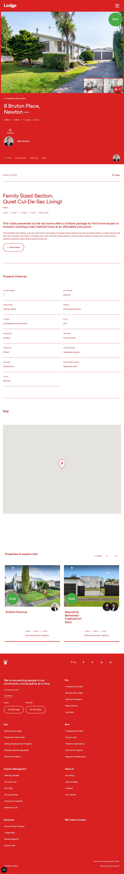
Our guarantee (11, 795)
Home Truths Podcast (14, 826)
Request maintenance (75, 757)
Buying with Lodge (74, 693)
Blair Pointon (23, 141)
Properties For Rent (74, 731)
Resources (9, 820)
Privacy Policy (11, 866)
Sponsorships (71, 782)
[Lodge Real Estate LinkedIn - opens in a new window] (102, 662)
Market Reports (11, 839)
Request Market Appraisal (16, 750)
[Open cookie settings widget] (4, 870)
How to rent (71, 737)
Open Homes (71, 706)
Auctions (69, 712)
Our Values (70, 795)
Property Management (15, 769)
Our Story (69, 775)
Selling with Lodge (13, 731)
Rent (67, 725)
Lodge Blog (9, 833)
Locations (8, 696)
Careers (69, 788)
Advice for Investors (13, 801)
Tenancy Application (75, 744)
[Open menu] (117, 6)
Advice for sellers (12, 757)
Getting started (11, 775)
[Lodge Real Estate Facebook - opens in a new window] (83, 662)
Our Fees (8, 788)
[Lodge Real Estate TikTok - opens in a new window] (111, 662)
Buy (67, 680)
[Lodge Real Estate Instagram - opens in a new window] (92, 662)
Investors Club (11, 808)
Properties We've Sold (14, 737)
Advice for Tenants (74, 750)
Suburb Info (9, 846)
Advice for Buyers (73, 699)
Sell (6, 725)
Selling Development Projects (18, 744)
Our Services (10, 782)
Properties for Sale (74, 687)
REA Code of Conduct (75, 820)
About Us (69, 769)
